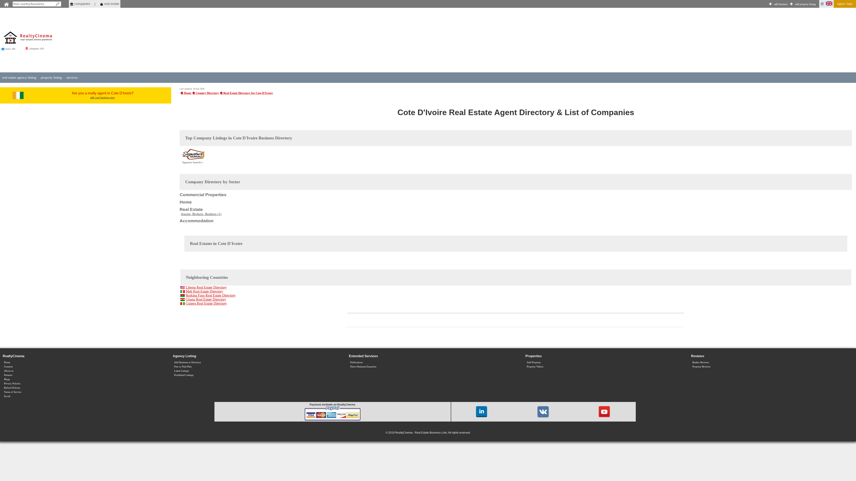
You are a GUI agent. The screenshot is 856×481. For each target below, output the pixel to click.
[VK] (543, 411)
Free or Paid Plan (183, 366)
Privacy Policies (12, 383)
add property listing (805, 4)
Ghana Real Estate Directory (206, 299)
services (72, 77)
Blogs (7, 379)
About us (8, 371)
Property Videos (535, 366)
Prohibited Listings (183, 375)
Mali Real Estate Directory (204, 291)
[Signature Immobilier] (193, 159)
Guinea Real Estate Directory (206, 303)
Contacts (8, 366)
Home (7, 362)
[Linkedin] (481, 411)
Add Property (534, 362)
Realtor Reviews (700, 362)
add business (781, 4)
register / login (844, 3)
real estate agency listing (19, 77)
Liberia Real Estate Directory (206, 287)
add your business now (102, 97)
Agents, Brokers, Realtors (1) (201, 214)
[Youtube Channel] (604, 411)
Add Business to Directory (187, 362)
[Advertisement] (451, 40)
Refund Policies (12, 388)
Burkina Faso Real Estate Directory (211, 295)
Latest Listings (181, 371)
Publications (356, 362)
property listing (51, 77)
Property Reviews (701, 366)
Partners (8, 375)
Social (7, 396)
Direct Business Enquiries (363, 366)
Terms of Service (12, 392)
